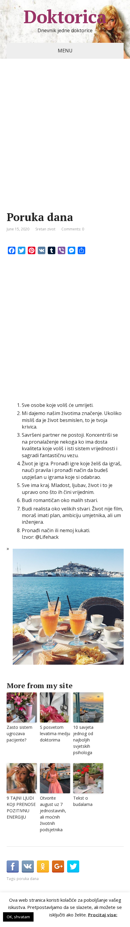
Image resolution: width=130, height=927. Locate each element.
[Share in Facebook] (13, 866)
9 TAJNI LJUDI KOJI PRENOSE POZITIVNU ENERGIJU (21, 807)
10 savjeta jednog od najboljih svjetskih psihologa (83, 739)
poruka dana (28, 878)
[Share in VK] (28, 866)
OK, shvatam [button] (18, 916)
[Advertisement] (65, 144)
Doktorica (65, 16)
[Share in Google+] (58, 866)
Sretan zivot (45, 229)
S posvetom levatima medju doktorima (55, 733)
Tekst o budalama (83, 801)
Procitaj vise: (102, 914)
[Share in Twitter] (73, 866)
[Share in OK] (43, 866)
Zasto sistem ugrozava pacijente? (19, 733)
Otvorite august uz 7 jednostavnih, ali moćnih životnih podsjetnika (53, 813)
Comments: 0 (72, 229)
